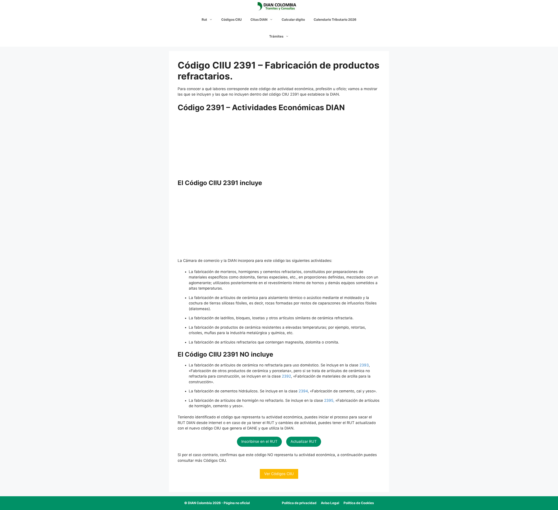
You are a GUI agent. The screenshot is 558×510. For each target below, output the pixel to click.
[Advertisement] (279, 146)
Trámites (276, 36)
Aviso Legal (330, 503)
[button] (259, 442)
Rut (204, 19)
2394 (303, 391)
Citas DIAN (258, 19)
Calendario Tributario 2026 (335, 19)
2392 (286, 376)
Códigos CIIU (231, 19)
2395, (329, 400)
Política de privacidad (299, 503)
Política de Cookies (359, 503)
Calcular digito (293, 19)
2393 (364, 365)
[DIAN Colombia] (278, 6)
